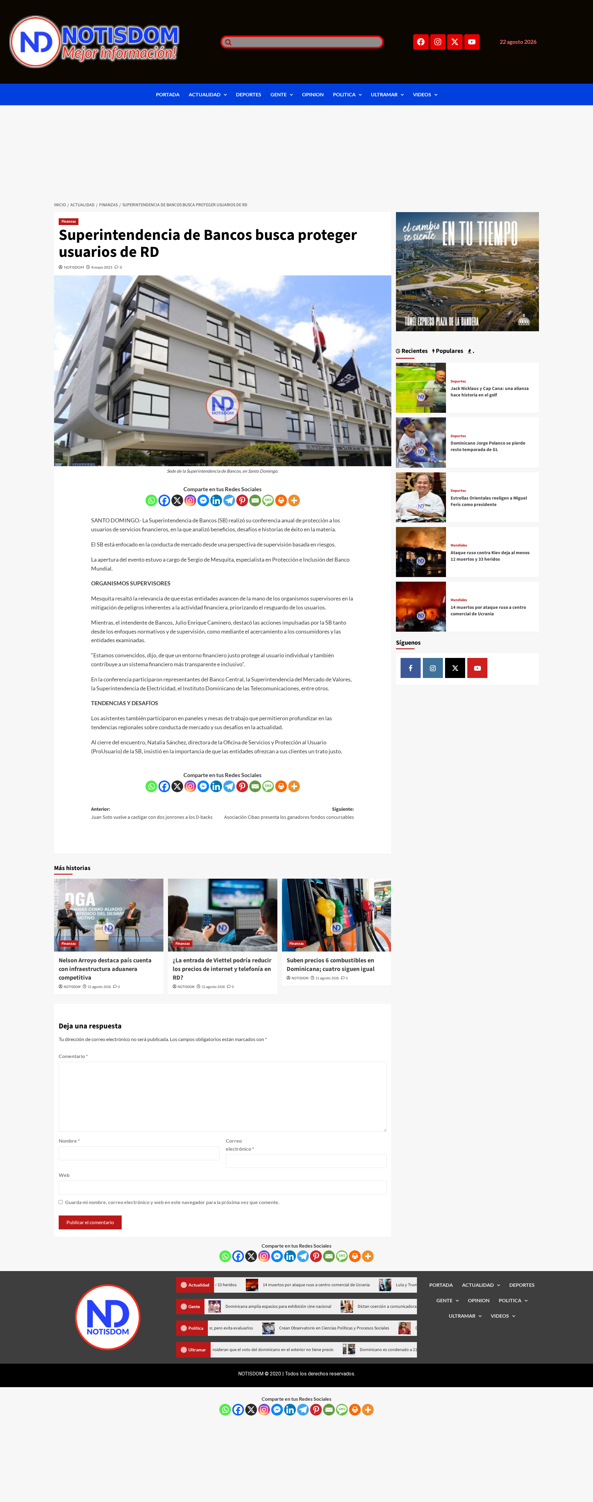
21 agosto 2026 (327, 978)
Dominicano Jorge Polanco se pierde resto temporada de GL (488, 446)
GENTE (279, 94)
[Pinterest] (242, 500)
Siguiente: (289, 813)
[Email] (255, 500)
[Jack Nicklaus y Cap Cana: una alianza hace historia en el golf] (421, 387)
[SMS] (268, 500)
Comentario (73, 1056)
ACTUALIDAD (205, 94)
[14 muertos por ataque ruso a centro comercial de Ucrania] (421, 606)
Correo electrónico (240, 1145)
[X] (177, 500)
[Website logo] (107, 41)
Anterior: (151, 813)
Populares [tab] (449, 351)
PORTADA (167, 94)
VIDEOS (422, 94)
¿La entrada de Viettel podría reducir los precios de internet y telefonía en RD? (222, 969)
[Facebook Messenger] (203, 500)
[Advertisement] (296, 151)
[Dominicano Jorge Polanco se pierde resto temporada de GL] (421, 442)
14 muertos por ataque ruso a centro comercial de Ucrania (488, 610)
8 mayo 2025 (101, 267)
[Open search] (226, 42)
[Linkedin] (216, 500)
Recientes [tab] (414, 351)
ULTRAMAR (384, 94)
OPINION (313, 94)
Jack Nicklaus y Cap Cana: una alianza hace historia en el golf (490, 391)
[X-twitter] (455, 42)
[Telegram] (229, 500)
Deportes (458, 381)
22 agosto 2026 (99, 986)
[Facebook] (421, 42)
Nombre (69, 1141)
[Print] (281, 500)
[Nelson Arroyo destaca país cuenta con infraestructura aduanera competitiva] (108, 915)
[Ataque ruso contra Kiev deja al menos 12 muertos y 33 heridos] (421, 551)
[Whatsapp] (151, 500)
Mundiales (459, 545)
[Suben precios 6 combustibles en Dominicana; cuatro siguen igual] (336, 915)
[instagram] (433, 668)
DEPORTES (248, 94)
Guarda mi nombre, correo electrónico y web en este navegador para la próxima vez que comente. (172, 1202)
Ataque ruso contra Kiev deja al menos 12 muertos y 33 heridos (490, 556)
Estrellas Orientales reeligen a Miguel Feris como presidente (489, 501)
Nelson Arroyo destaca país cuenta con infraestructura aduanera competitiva (105, 969)
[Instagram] (438, 42)
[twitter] (455, 668)
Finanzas (68, 221)
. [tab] (472, 351)
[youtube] (477, 668)
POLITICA (344, 94)
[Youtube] (472, 42)
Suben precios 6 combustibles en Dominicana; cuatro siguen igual (331, 964)
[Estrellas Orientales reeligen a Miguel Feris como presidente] (421, 497)
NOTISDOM (74, 267)
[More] (294, 500)
